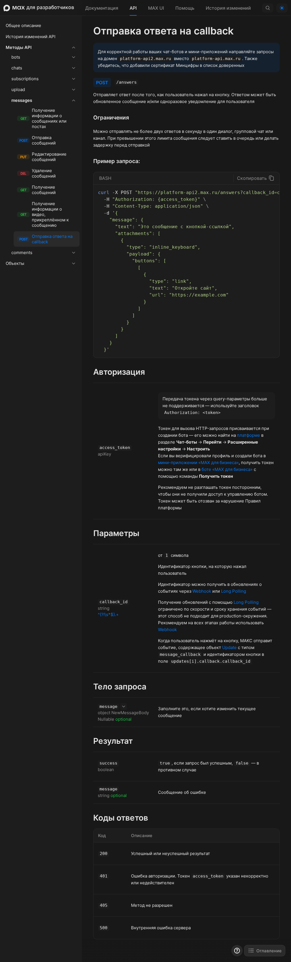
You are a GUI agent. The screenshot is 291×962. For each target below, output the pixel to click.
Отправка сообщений (37, 140)
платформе (248, 435)
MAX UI (156, 8)
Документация (101, 8)
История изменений (228, 8)
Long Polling (233, 591)
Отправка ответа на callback (46, 239)
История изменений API (30, 36)
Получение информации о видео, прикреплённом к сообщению (44, 214)
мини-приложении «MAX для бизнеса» (198, 462)
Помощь (184, 8)
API (133, 8)
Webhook (201, 591)
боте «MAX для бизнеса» (227, 469)
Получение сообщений (38, 189)
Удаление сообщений (38, 173)
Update (229, 647)
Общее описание (23, 25)
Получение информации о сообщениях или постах (43, 118)
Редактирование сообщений (43, 156)
